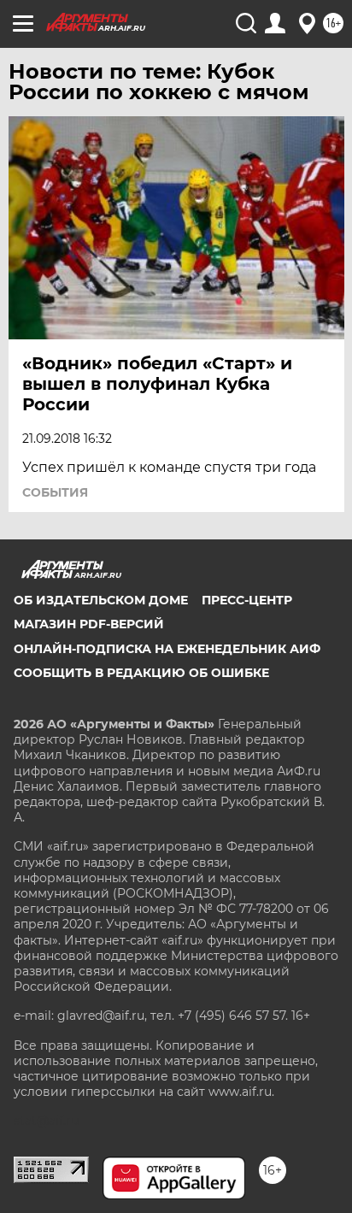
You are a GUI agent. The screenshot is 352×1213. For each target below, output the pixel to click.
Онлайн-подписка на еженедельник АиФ (167, 649)
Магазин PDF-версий (89, 624)
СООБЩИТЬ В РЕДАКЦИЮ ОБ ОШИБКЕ (141, 672)
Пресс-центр (247, 600)
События (55, 492)
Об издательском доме (101, 600)
